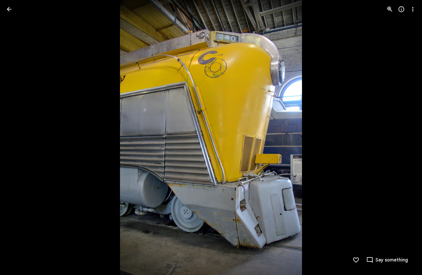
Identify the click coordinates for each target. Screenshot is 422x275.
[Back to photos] (9, 9)
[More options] (413, 9)
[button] (16, 137)
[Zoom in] (390, 9)
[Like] (356, 260)
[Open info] (401, 9)
